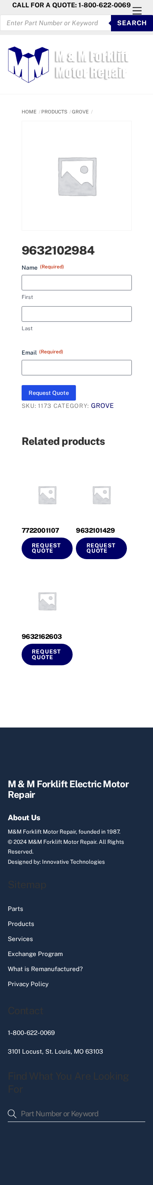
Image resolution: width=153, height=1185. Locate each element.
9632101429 (95, 530)
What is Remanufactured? (45, 968)
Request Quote (49, 393)
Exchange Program (35, 953)
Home (29, 112)
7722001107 (40, 530)
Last (27, 328)
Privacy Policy (28, 983)
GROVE (80, 112)
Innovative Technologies (73, 861)
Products (21, 923)
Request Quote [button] (46, 548)
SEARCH (132, 23)
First (27, 297)
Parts (15, 908)
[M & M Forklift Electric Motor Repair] (69, 79)
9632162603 (42, 636)
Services (20, 938)
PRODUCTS (54, 112)
